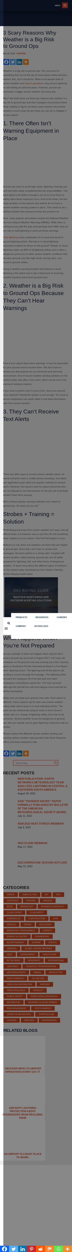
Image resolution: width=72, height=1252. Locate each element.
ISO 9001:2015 (41, 626)
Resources (41, 617)
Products (21, 617)
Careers (62, 617)
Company (21, 626)
